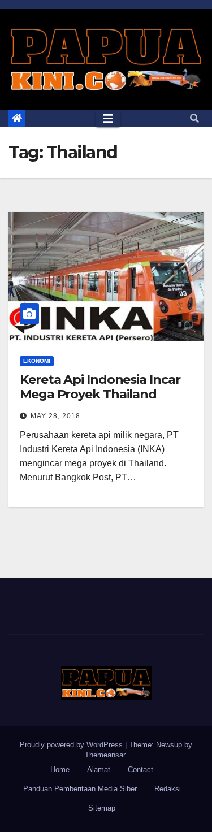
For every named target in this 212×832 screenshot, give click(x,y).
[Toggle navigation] (108, 118)
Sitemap (101, 808)
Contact (140, 769)
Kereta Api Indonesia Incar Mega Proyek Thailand (100, 387)
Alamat (98, 769)
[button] (194, 118)
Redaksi (167, 789)
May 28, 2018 (55, 416)
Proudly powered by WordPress (72, 744)
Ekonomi (36, 361)
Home (60, 769)
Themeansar (105, 755)
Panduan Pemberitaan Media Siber (80, 789)
